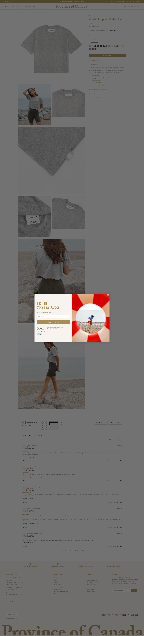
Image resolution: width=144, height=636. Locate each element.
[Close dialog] (108, 295)
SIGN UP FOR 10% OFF (53, 322)
